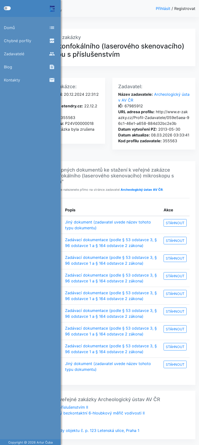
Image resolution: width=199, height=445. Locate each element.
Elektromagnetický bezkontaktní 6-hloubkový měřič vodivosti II (86, 413)
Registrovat (184, 8)
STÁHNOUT (175, 223)
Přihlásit (164, 8)
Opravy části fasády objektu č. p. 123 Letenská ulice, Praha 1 (83, 430)
